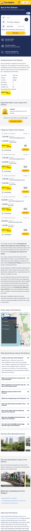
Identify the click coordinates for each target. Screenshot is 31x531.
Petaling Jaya (8, 518)
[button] (8, 316)
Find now (25, 149)
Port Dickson (24, 314)
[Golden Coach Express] (6, 93)
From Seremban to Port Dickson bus (10, 503)
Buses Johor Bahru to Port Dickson (9, 498)
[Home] (9, 2)
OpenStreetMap (22, 345)
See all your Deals (15, 121)
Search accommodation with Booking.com (14, 29)
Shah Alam (17, 518)
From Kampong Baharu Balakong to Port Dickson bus (14, 500)
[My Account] (19, 2)
